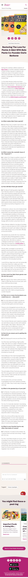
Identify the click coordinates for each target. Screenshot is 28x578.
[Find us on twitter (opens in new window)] (14, 560)
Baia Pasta (4, 69)
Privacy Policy (19, 573)
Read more (6, 534)
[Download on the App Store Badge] (14, 564)
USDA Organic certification (18, 97)
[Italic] (4, 479)
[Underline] (6, 479)
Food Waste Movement (14, 43)
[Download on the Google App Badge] (14, 568)
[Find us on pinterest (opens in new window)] (20, 560)
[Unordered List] (11, 479)
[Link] (15, 479)
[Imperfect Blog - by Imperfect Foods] (7, 5)
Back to (14, 548)
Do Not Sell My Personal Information (14, 574)
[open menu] (3, 5)
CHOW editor (19, 243)
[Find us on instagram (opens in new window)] (8, 560)
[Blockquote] (13, 479)
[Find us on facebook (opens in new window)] (11, 560)
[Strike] (8, 479)
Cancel (25, 8)
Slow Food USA (19, 88)
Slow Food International (15, 86)
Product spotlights (12, 487)
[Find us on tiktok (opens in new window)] (17, 560)
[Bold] (3, 479)
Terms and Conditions (10, 573)
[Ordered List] (10, 479)
